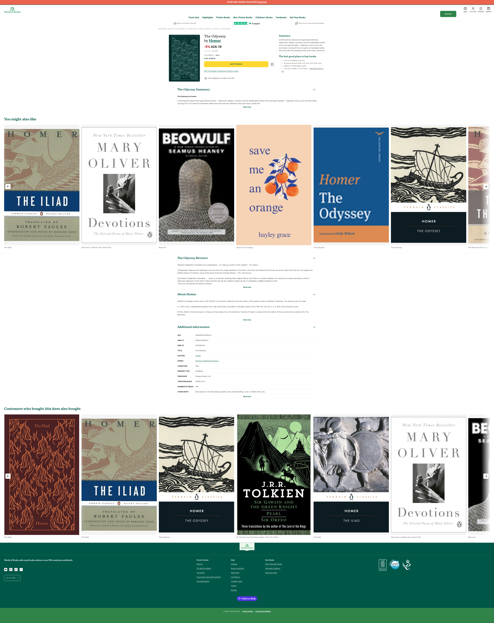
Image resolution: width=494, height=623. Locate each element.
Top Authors (201, 573)
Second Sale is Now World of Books (209, 577)
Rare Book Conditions (272, 568)
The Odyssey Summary (193, 90)
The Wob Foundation (204, 568)
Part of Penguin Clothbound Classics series (221, 71)
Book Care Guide (271, 573)
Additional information (193, 327)
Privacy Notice (248, 611)
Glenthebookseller (203, 581)
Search (448, 14)
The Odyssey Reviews (192, 258)
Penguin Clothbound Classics (207, 361)
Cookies (233, 585)
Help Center (235, 573)
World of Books (235, 611)
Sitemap (234, 590)
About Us (200, 564)
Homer (215, 41)
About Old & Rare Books (273, 564)
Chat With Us (235, 577)
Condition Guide (236, 581)
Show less (247, 107)
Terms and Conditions (263, 611)
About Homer (186, 295)
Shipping (234, 564)
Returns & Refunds (237, 568)
